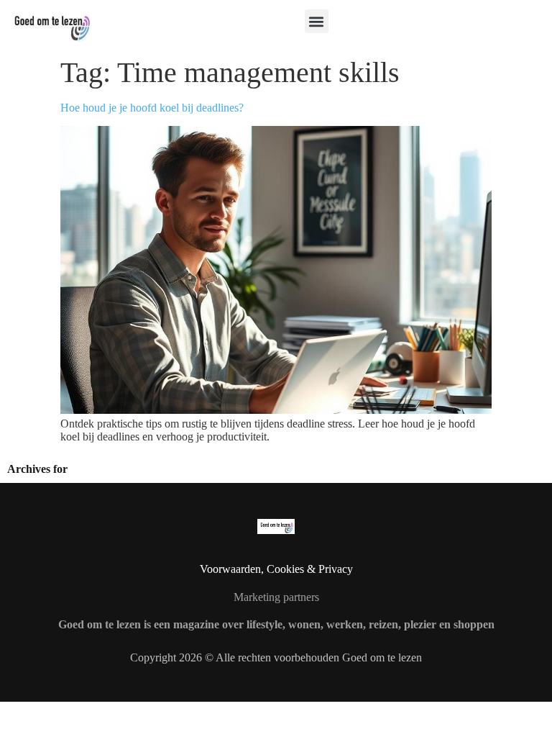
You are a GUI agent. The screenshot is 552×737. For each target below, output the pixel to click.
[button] (316, 21)
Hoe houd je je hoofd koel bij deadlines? (152, 107)
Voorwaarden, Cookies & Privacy (276, 569)
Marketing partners (276, 597)
